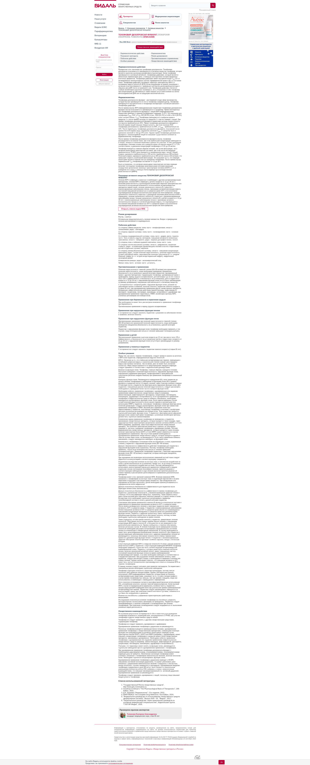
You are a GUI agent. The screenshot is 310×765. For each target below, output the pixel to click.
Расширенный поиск (207, 10)
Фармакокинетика (158, 53)
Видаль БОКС (101, 27)
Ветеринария (100, 35)
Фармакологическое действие (132, 53)
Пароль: (98, 67)
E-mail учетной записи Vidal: (104, 61)
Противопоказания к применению (164, 58)
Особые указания (127, 61)
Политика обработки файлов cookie (181, 745)
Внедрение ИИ (101, 48)
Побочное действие (128, 58)
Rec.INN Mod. (125, 42)
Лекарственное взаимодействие (150, 47)
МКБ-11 (98, 44)
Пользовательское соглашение (130, 745)
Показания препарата (129, 56)
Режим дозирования (159, 56)
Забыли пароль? (104, 84)
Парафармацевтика (104, 31)
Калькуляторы (101, 40)
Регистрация (104, 80)
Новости (98, 15)
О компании (100, 23)
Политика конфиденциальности (155, 745)
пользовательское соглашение (120, 763)
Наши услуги (100, 19)
